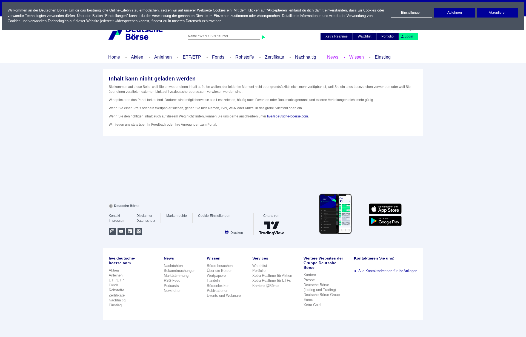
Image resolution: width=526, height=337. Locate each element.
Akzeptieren (498, 13)
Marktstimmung (176, 275)
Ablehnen (454, 13)
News (332, 57)
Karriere (310, 275)
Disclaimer (144, 216)
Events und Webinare (224, 295)
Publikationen (217, 291)
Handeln (213, 280)
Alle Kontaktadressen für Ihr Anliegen (385, 271)
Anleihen (163, 57)
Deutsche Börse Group (322, 295)
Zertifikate (274, 57)
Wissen (356, 57)
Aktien (137, 57)
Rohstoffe (244, 57)
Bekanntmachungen (179, 271)
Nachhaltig (305, 57)
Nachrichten (173, 266)
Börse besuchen (220, 266)
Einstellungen (411, 13)
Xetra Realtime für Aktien (272, 275)
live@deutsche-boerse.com (287, 116)
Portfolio (387, 36)
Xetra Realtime (336, 36)
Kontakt (114, 216)
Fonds (218, 57)
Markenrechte (176, 216)
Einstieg (383, 57)
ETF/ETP (192, 57)
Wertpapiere (216, 275)
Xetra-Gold (312, 305)
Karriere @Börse (265, 286)
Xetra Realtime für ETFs (271, 280)
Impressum (117, 221)
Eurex (308, 300)
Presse (309, 280)
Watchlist (364, 36)
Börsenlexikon (218, 286)
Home (114, 57)
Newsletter (172, 291)
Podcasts (171, 286)
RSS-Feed (172, 280)
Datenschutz (145, 221)
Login (409, 36)
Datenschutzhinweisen (203, 21)
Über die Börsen (219, 271)
